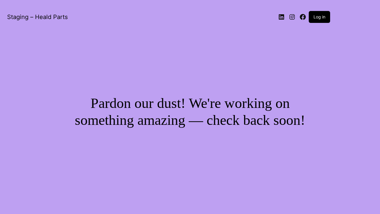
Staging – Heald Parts (37, 17)
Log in (319, 16)
